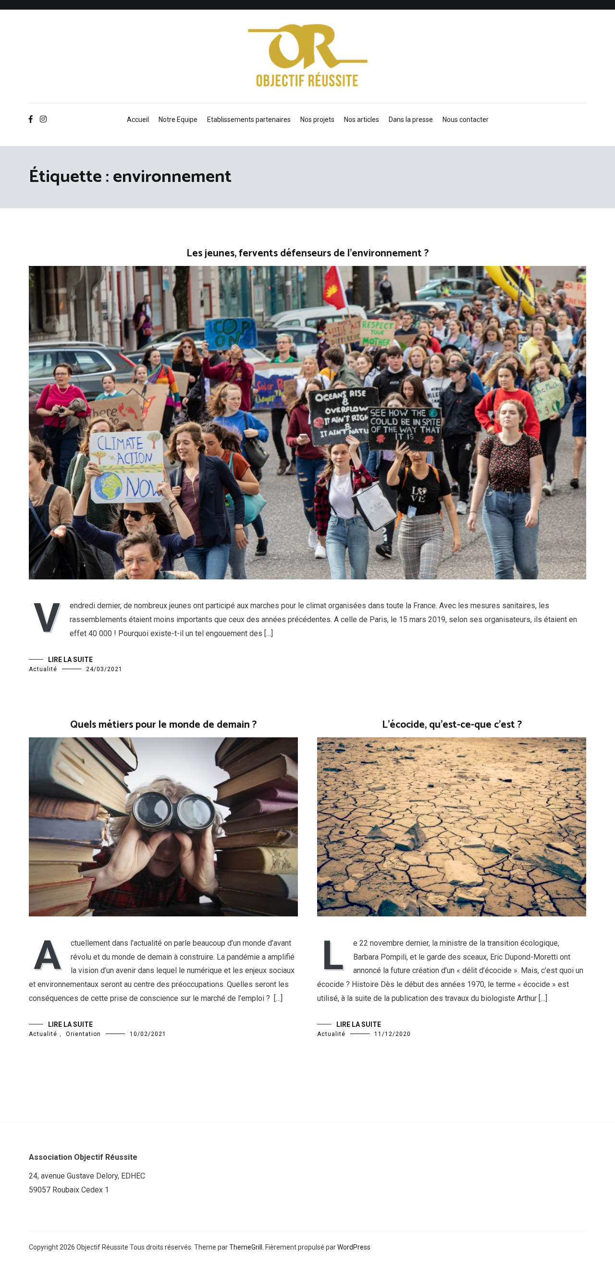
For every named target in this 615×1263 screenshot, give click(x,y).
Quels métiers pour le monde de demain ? (163, 725)
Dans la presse (411, 119)
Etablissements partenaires (249, 119)
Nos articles (361, 119)
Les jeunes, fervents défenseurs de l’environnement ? (307, 253)
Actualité (43, 669)
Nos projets (317, 119)
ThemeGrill (245, 1247)
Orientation (83, 1034)
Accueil (138, 119)
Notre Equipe (178, 119)
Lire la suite (70, 659)
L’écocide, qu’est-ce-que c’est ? (452, 725)
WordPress (353, 1247)
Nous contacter (466, 119)
